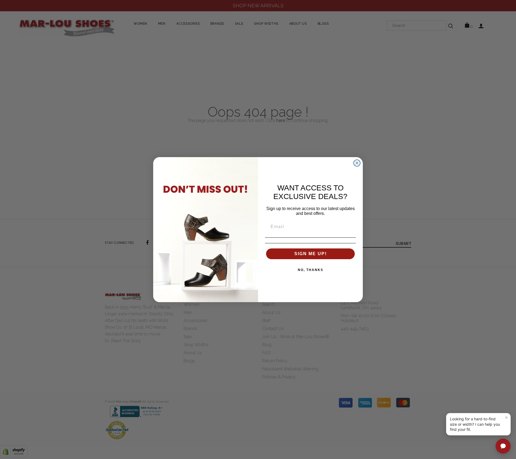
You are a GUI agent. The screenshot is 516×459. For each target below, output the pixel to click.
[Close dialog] (357, 163)
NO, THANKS (310, 270)
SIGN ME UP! (310, 253)
